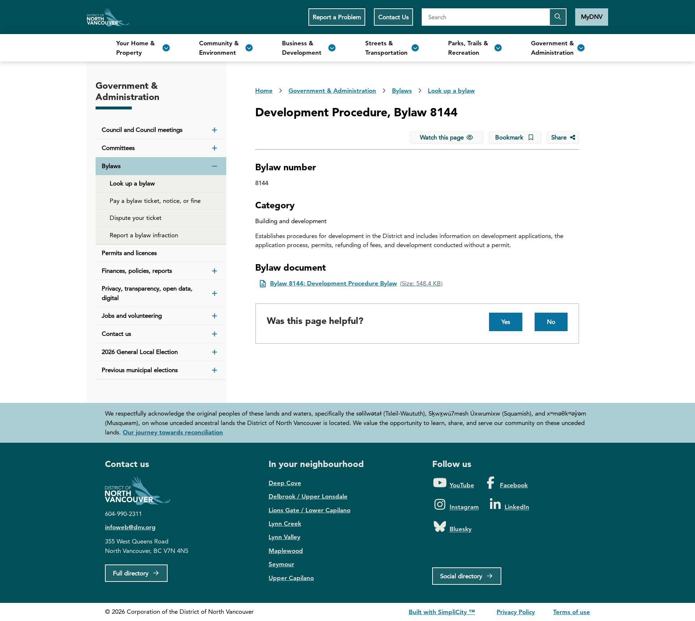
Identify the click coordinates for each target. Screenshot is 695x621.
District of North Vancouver (141, 490)
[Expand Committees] (214, 148)
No (551, 321)
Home (108, 17)
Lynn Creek (285, 523)
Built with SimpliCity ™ (442, 612)
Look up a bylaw (132, 183)
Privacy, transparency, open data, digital (147, 293)
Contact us (116, 333)
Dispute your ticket (135, 217)
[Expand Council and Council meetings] (214, 130)
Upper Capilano (291, 578)
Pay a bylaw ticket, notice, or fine (155, 200)
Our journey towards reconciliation (173, 432)
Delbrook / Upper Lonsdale (308, 496)
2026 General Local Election (140, 351)
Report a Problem (337, 17)
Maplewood (286, 550)
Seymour (281, 564)
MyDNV (591, 16)
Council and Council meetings (142, 129)
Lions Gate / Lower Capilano (309, 510)
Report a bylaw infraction (144, 235)
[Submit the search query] (557, 17)
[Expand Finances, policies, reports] (214, 271)
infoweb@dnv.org (130, 527)
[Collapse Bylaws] (214, 166)
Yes (505, 321)
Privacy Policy (516, 612)
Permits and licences (129, 253)
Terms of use (571, 612)
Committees (118, 147)
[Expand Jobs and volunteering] (214, 315)
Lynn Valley (284, 537)
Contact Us (393, 17)
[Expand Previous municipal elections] (214, 370)
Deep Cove (285, 483)
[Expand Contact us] (214, 334)
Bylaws (111, 166)
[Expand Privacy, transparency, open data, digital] (214, 293)
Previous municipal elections (140, 370)
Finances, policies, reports (137, 270)
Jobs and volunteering (132, 315)
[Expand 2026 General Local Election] (214, 352)
